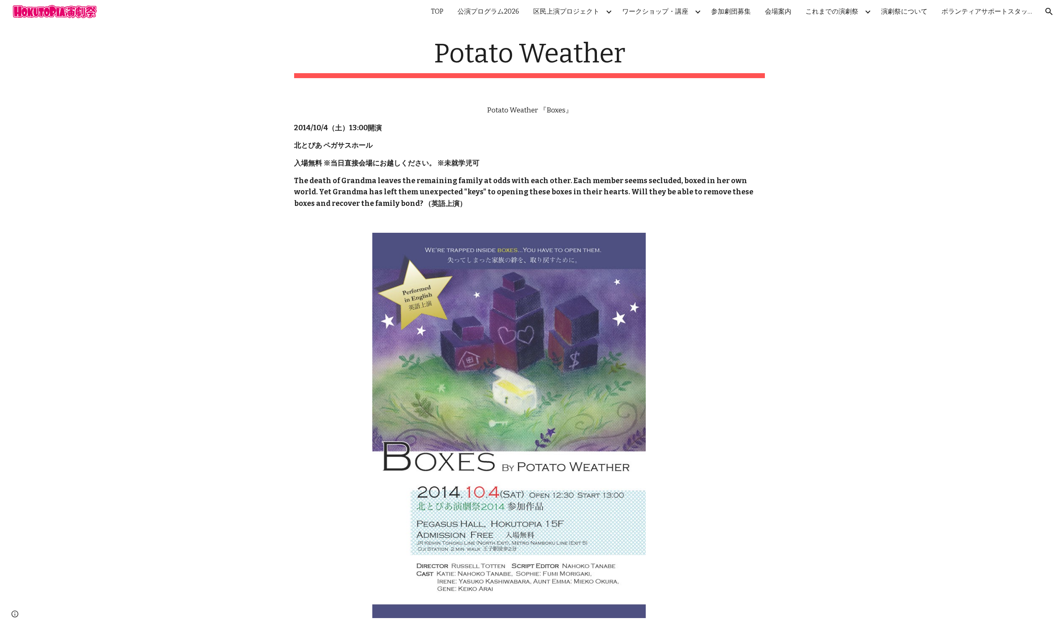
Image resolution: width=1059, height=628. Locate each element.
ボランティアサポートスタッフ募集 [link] (989, 11)
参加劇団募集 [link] (731, 11)
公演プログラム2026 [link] (488, 11)
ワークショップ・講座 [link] (655, 11)
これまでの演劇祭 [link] (831, 11)
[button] (1049, 11)
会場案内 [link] (778, 11)
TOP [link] (437, 11)
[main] (529, 58)
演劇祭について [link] (904, 11)
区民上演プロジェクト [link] (566, 11)
